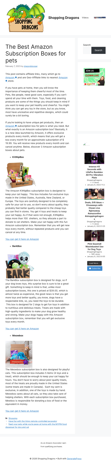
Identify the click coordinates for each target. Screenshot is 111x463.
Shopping (13, 418)
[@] (94, 146)
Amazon (9, 77)
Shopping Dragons (63, 18)
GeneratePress (74, 458)
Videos (85, 17)
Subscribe (96, 268)
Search (87, 45)
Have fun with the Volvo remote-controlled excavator (33, 421)
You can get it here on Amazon (22, 239)
